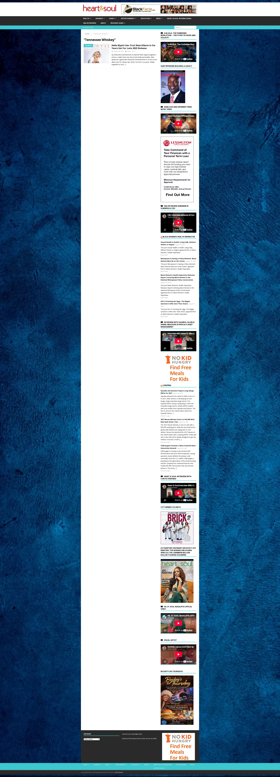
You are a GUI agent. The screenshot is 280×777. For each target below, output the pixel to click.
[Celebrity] (96, 53)
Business (99, 18)
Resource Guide (117, 23)
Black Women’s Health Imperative (179, 237)
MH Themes (119, 772)
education (145, 18)
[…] (125, 64)
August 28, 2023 (119, 51)
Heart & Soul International (179, 18)
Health (86, 18)
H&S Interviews (89, 23)
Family (112, 18)
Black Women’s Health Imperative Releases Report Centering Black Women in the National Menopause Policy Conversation (178, 277)
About (103, 23)
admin (129, 51)
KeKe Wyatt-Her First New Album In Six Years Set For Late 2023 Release (133, 47)
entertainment (127, 18)
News (158, 18)
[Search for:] (185, 27)
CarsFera (167, 385)
